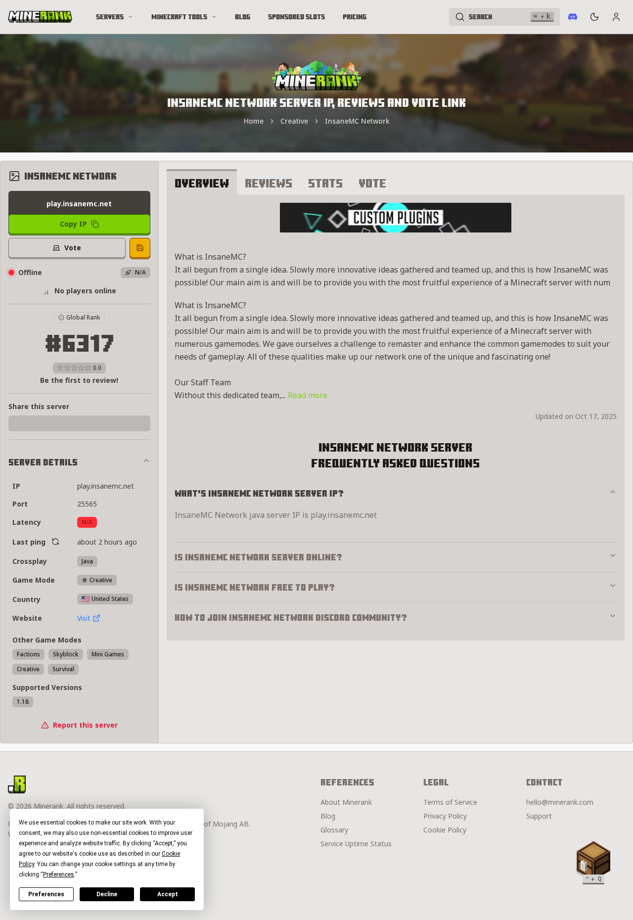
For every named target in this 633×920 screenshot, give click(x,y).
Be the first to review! (79, 380)
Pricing (354, 16)
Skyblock (66, 654)
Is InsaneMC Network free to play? (255, 587)
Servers (110, 16)
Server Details (43, 462)
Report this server (85, 725)
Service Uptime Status (356, 843)
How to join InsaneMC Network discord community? (291, 617)
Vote (372, 183)
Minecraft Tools (179, 16)
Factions (28, 654)
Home (254, 121)
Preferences (46, 894)
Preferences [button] (58, 874)
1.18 (23, 701)
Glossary (334, 829)
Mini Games (107, 654)
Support (539, 816)
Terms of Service (450, 802)
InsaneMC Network (357, 121)
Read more (307, 395)
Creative (294, 121)
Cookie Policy (444, 829)
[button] (593, 860)
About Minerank (346, 802)
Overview (202, 183)
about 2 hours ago (107, 542)
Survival (63, 669)
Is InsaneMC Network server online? (258, 557)
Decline (106, 894)
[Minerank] (40, 17)
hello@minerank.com (559, 802)
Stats (325, 183)
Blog (242, 16)
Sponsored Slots (296, 16)
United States (110, 599)
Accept (167, 894)
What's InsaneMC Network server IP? (259, 493)
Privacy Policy (445, 816)
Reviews (268, 183)
